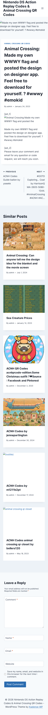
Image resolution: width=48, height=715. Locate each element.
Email (9, 651)
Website (9, 664)
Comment (11, 599)
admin (9, 106)
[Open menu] (42, 8)
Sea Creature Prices (19, 318)
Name (9, 638)
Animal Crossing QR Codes (17, 44)
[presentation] (24, 236)
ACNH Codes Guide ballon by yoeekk (11, 178)
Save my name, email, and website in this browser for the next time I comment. (25, 674)
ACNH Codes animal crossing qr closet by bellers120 (20, 544)
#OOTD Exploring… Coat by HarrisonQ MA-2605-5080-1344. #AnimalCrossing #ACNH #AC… (36, 185)
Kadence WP (36, 707)
